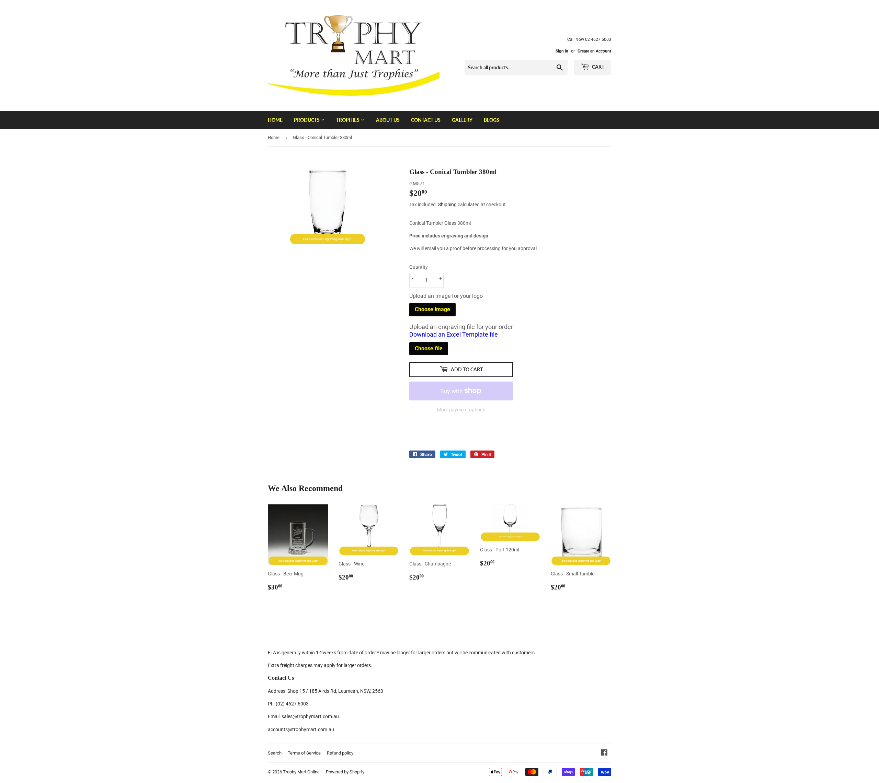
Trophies (348, 120)
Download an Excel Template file (453, 334)
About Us (388, 120)
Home (275, 120)
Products (307, 120)
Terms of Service (304, 753)
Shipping (447, 204)
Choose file (429, 348)
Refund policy (340, 753)
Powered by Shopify (345, 771)
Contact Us (426, 120)
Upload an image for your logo (446, 296)
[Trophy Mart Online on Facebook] (604, 753)
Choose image (432, 309)
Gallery (462, 120)
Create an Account (594, 51)
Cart (597, 67)
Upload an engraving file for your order (461, 330)
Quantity (418, 267)
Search (275, 753)
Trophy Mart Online (301, 771)
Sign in (562, 51)
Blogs (491, 120)
